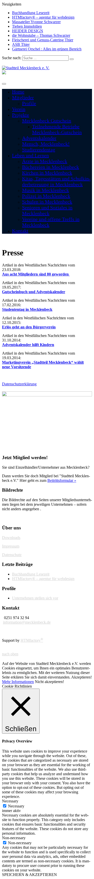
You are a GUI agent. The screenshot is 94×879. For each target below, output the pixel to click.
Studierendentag (38, 149)
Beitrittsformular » (61, 480)
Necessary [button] (10, 801)
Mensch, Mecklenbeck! (46, 144)
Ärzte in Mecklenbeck (44, 161)
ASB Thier (21, 44)
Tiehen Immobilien (27, 26)
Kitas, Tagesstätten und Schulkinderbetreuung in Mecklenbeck (56, 181)
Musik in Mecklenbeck (45, 190)
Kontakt (20, 230)
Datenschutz (12, 555)
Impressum (10, 546)
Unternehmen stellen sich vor (35, 598)
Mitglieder (23, 97)
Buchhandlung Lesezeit (30, 13)
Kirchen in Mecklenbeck (47, 173)
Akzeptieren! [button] (81, 677)
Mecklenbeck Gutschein (46, 120)
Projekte (20, 115)
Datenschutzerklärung (19, 384)
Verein (18, 109)
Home (18, 91)
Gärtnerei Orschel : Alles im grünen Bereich (46, 49)
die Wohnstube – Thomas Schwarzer (41, 35)
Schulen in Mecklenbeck (47, 202)
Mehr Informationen (18, 682)
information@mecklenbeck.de (27, 622)
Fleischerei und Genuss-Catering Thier (42, 40)
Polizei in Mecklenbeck (46, 196)
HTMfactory (32, 640)
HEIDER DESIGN (27, 31)
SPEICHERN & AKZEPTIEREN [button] (29, 874)
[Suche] (72, 59)
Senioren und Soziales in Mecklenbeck (47, 210)
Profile (29, 103)
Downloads (11, 537)
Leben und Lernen (30, 155)
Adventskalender (39, 138)
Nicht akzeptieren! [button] (49, 682)
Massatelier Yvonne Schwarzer (36, 22)
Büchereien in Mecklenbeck (50, 167)
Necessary (16, 806)
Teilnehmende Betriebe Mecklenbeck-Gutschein (57, 129)
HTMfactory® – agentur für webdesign (43, 17)
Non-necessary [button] (14, 838)
